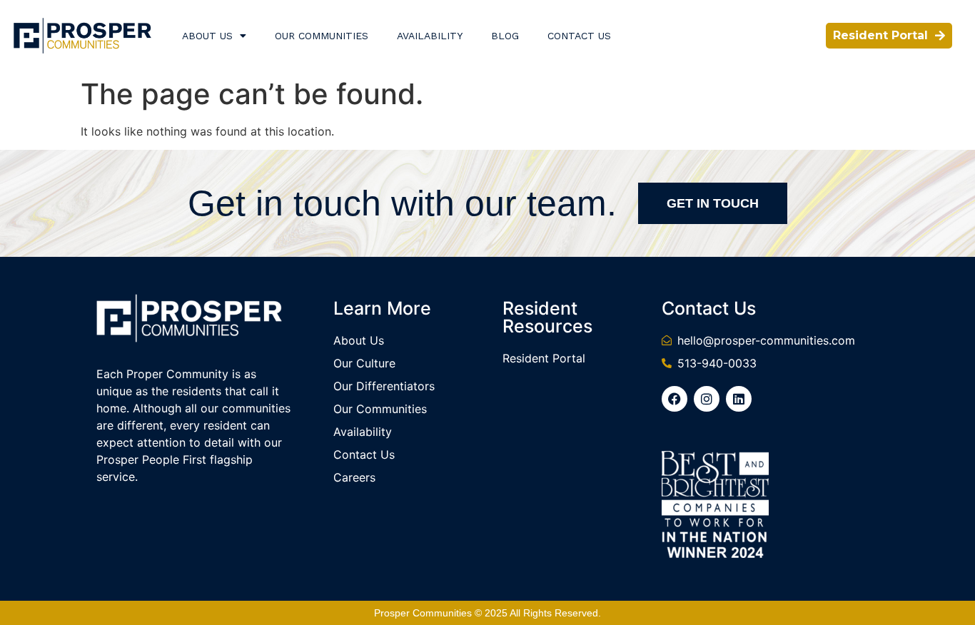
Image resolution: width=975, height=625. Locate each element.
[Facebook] (674, 399)
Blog (505, 35)
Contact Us (579, 35)
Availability (430, 35)
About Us (207, 35)
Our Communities (321, 35)
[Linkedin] (739, 399)
